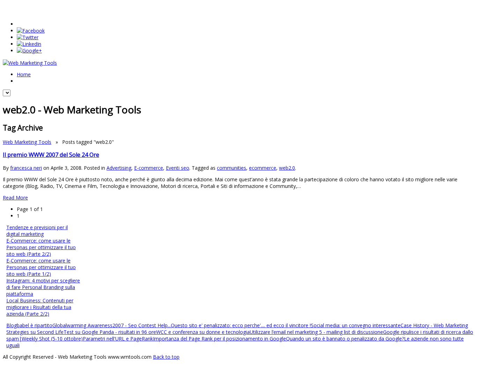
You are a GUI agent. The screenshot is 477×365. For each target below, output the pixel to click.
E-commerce (148, 167)
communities (231, 167)
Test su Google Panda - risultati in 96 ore (110, 332)
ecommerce (262, 167)
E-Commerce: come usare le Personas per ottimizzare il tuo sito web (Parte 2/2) (41, 247)
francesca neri (26, 167)
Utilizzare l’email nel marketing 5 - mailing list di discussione (316, 332)
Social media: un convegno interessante (356, 325)
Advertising (119, 167)
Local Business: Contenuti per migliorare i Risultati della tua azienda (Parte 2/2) (39, 307)
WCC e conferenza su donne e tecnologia (203, 332)
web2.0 (287, 167)
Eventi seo (177, 167)
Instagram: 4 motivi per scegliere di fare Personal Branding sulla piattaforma (43, 287)
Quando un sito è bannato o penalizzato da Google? (345, 338)
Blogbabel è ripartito (29, 325)
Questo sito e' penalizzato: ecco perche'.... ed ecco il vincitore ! (241, 325)
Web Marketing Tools (27, 142)
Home (24, 74)
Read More (15, 197)
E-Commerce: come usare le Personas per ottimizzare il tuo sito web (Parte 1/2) (41, 267)
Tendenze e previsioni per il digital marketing (37, 230)
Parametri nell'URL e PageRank (118, 338)
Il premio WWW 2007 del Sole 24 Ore (51, 155)
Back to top (166, 356)
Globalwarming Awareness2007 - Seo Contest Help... (111, 325)
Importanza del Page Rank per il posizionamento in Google (219, 338)
